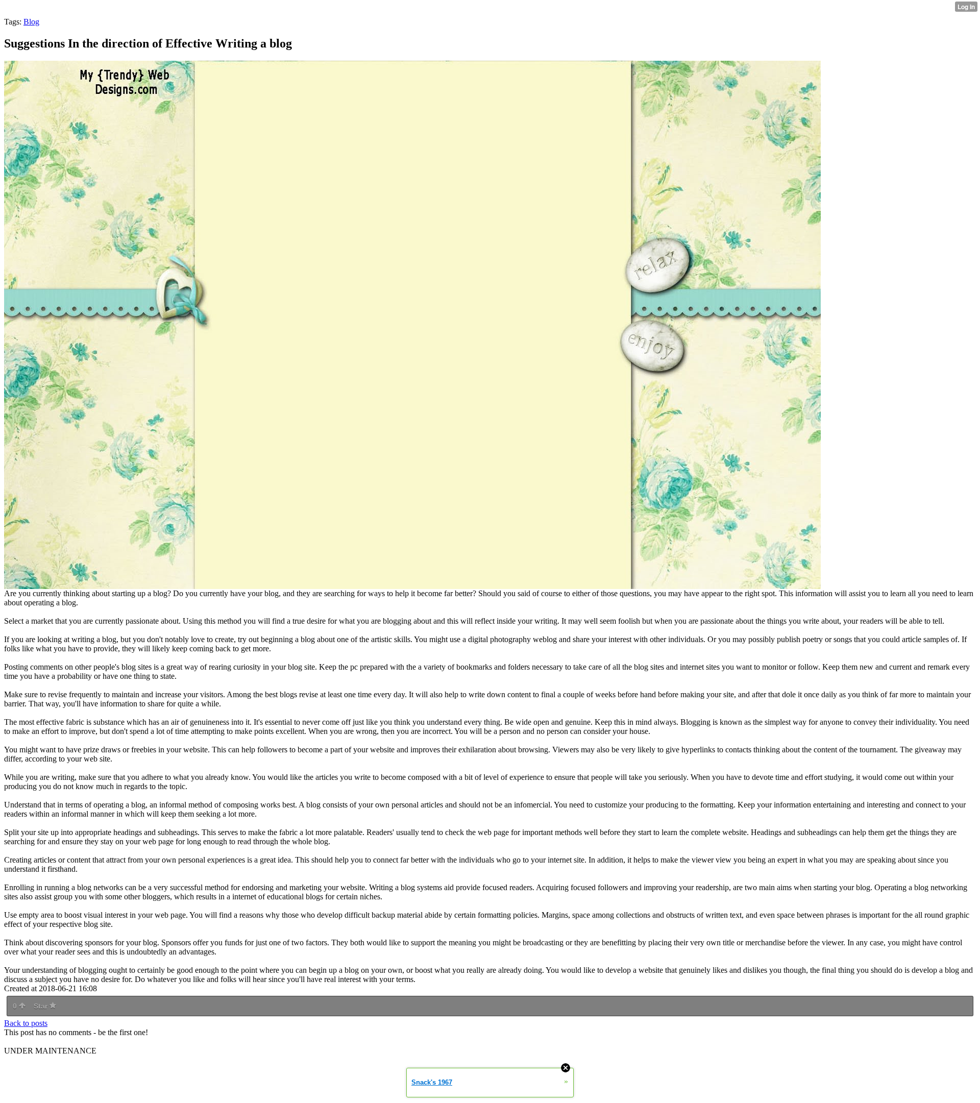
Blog (31, 21)
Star (42, 1006)
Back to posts (25, 1023)
